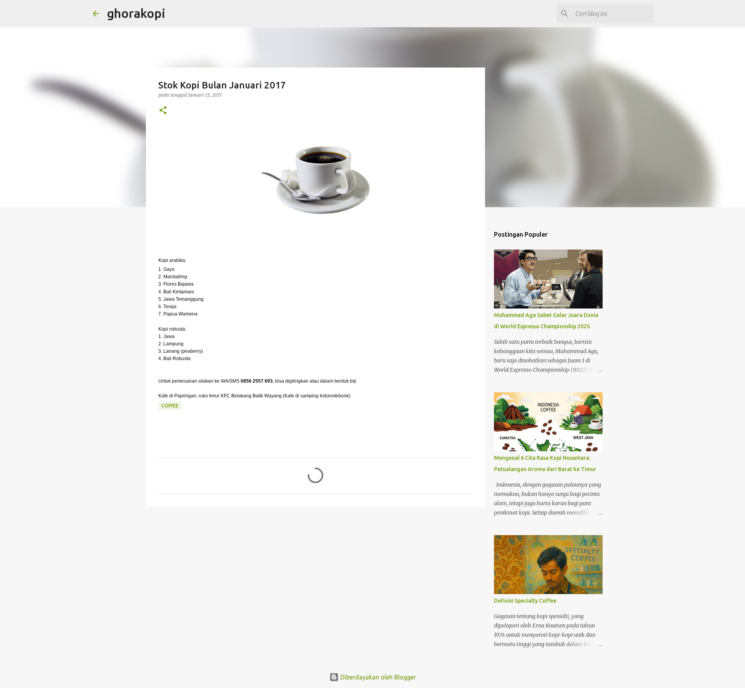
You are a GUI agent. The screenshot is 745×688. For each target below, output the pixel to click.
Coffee (169, 405)
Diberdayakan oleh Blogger (377, 677)
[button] (163, 111)
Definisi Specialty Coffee (525, 601)
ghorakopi (136, 13)
